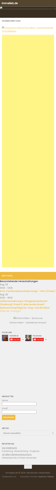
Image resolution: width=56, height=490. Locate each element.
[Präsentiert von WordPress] (18, 477)
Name (5, 400)
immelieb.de (10, 3)
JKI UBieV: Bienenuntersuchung (17, 454)
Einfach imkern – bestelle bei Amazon (28, 322)
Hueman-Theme (46, 476)
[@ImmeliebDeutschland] (52, 275)
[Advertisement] (28, 151)
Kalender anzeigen (10, 311)
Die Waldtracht (9, 447)
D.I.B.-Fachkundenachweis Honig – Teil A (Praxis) (27, 291)
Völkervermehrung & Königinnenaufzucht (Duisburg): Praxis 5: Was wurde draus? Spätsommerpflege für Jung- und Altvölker (25, 304)
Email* (5, 408)
